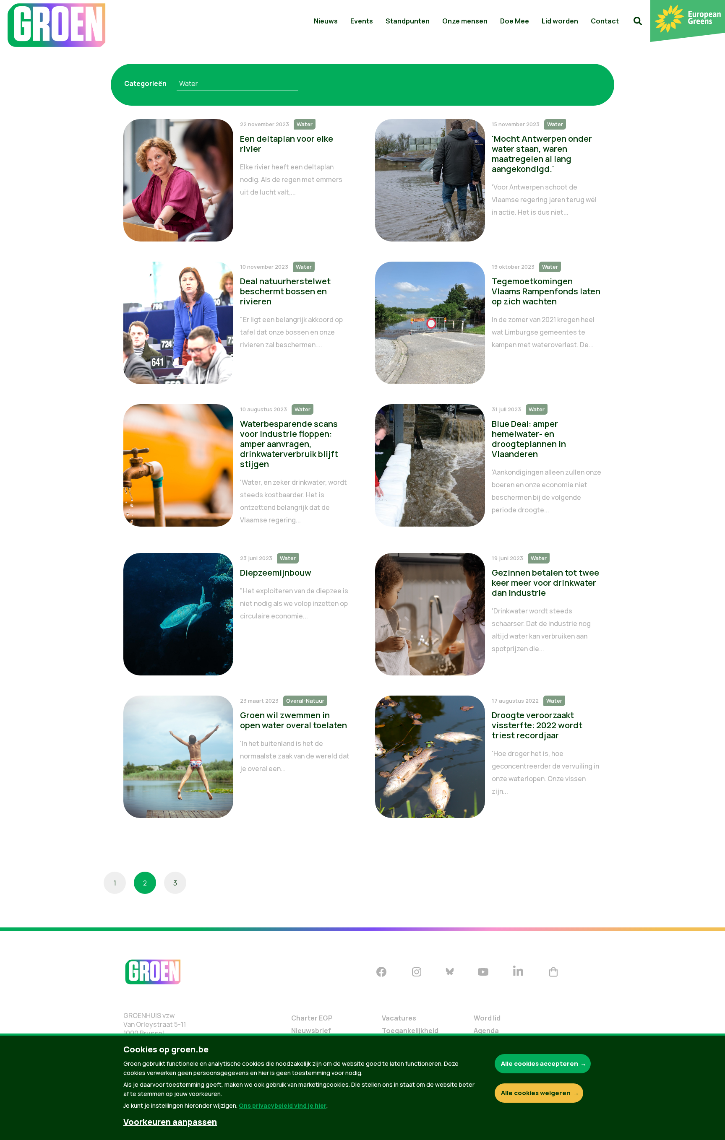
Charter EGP (312, 1018)
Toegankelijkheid (410, 1030)
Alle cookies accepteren (539, 1063)
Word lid (487, 1018)
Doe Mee (514, 21)
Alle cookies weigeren (536, 1092)
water (188, 83)
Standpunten (408, 21)
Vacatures (399, 1018)
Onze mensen (465, 21)
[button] (637, 21)
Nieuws (326, 21)
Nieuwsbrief (311, 1030)
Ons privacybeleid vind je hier (282, 1105)
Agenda (486, 1030)
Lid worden (560, 21)
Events (361, 21)
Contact (605, 21)
